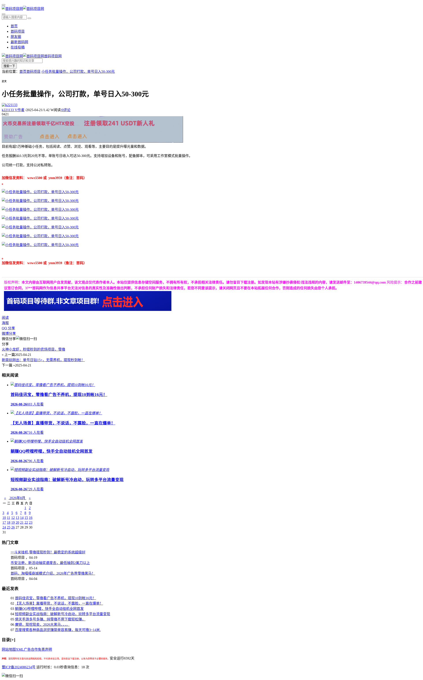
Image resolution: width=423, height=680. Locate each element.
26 (13, 527)
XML (20, 649)
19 (13, 522)
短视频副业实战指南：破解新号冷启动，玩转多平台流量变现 (62, 614)
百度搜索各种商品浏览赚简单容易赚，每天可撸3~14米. (58, 630)
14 (22, 517)
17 (4, 522)
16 (30, 517)
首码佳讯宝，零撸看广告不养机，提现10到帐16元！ (55, 598)
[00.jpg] (40, 192)
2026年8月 (17, 498)
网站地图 (9, 649)
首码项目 (18, 31)
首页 (14, 26)
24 (4, 527)
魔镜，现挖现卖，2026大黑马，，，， (42, 624)
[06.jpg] (40, 236)
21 (22, 522)
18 (8, 522)
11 (8, 517)
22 (26, 522)
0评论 (65, 110)
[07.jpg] (40, 245)
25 (8, 527)
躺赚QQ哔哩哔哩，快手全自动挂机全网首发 (49, 609)
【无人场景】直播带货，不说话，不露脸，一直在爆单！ (59, 603)
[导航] (3, 5)
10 (4, 517)
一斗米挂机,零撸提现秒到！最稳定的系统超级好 (48, 552)
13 (17, 517)
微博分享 (9, 333)
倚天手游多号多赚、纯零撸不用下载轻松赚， (50, 619)
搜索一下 (9, 66)
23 (30, 522)
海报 (5, 323)
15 (26, 517)
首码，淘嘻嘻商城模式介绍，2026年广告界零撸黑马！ (53, 573)
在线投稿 (18, 47)
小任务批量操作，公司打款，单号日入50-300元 (78, 71)
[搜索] (3, 14)
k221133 (13, 110)
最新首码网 (19, 42)
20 (17, 522)
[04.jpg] (40, 218)
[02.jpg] (40, 201)
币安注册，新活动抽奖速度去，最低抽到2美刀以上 (50, 563)
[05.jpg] (40, 227)
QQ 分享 (8, 328)
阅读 (5, 317)
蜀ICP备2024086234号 (18, 667)
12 (13, 517)
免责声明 (45, 649)
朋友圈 (16, 37)
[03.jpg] (40, 209)
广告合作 (31, 649)
